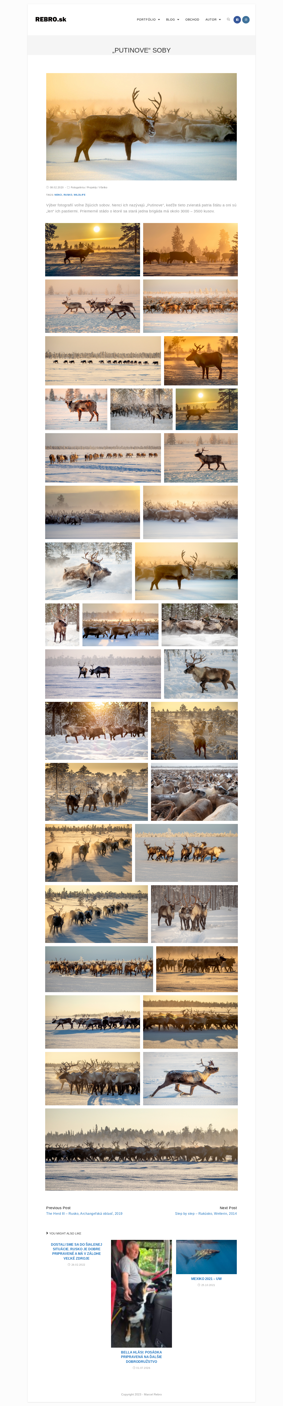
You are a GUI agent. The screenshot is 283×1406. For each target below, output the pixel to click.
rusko (68, 195)
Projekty (92, 187)
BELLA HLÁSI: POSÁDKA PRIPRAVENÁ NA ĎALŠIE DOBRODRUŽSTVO (141, 1357)
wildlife (79, 195)
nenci (58, 195)
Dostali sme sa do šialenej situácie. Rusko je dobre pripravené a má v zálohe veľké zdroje (76, 1251)
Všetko (103, 187)
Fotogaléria (78, 187)
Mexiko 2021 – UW (206, 1279)
